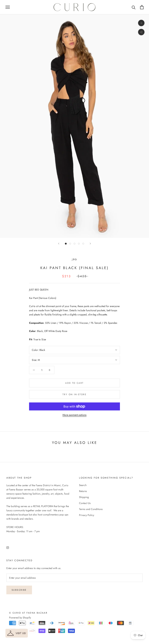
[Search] (134, 7)
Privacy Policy (86, 515)
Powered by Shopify (20, 617)
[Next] (90, 243)
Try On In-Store (74, 394)
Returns (83, 491)
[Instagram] (7, 547)
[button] (16, 633)
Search (82, 485)
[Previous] (58, 243)
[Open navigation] (7, 7)
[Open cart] (142, 7)
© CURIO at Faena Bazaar (28, 612)
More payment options (74, 415)
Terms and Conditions (91, 509)
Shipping (84, 497)
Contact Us (85, 503)
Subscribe (19, 590)
